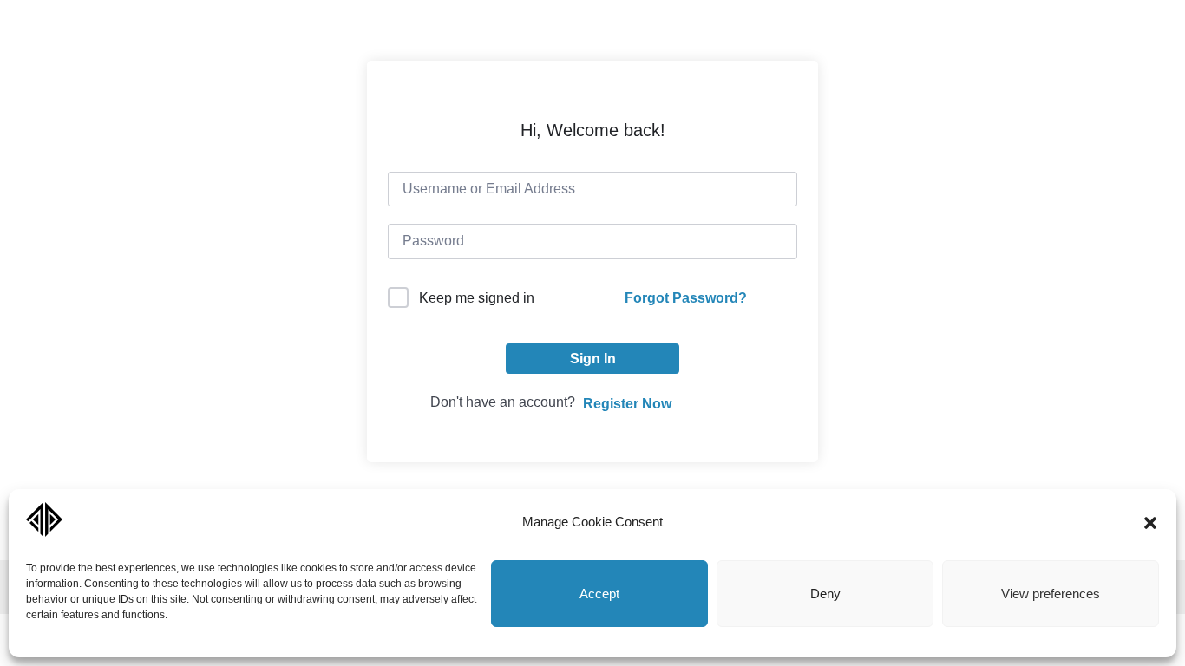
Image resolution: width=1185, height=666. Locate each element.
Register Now (627, 403)
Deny (825, 593)
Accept (599, 593)
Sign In (593, 358)
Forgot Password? (686, 298)
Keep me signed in (476, 298)
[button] (1150, 523)
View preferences (1050, 593)
